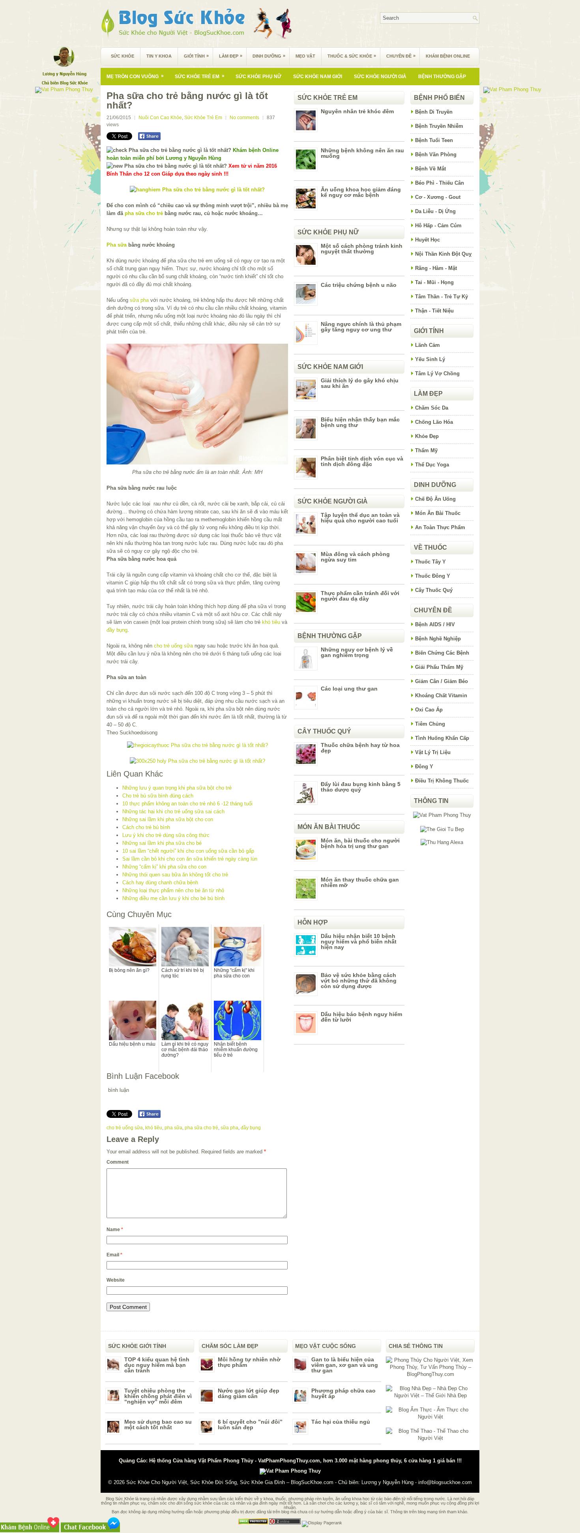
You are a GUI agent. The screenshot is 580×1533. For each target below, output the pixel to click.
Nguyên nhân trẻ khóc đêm (357, 111)
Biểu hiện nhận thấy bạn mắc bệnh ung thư (360, 422)
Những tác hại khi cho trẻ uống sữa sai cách (173, 811)
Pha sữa (117, 245)
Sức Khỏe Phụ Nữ (258, 76)
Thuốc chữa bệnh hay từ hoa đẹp (360, 748)
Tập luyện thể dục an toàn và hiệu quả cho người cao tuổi (360, 518)
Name (115, 1229)
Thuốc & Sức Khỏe (351, 55)
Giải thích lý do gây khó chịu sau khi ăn (360, 383)
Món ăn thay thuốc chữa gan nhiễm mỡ (360, 882)
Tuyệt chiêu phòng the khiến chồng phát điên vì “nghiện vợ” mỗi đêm (158, 1396)
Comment (118, 1162)
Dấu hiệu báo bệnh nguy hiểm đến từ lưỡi (361, 1017)
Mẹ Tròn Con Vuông (135, 76)
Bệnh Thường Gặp (442, 76)
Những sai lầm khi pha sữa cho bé (162, 843)
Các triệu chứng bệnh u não (359, 285)
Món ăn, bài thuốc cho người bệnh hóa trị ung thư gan (360, 843)
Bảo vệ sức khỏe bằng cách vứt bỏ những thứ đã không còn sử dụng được (359, 980)
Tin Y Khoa (159, 56)
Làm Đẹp (230, 55)
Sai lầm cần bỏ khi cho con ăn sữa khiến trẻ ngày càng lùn (189, 859)
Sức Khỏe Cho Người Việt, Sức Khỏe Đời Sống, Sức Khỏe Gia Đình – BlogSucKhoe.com (229, 1482)
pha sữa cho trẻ (144, 213)
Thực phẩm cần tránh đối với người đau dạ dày (360, 596)
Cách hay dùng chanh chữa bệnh (160, 882)
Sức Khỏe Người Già (380, 76)
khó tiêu (271, 622)
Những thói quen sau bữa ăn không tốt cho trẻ (175, 875)
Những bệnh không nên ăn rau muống (362, 153)
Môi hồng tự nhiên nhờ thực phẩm (249, 1362)
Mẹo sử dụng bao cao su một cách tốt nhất (158, 1424)
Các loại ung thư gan (349, 688)
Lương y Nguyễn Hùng (387, 1482)
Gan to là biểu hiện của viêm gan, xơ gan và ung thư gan (344, 1365)
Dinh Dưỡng (269, 55)
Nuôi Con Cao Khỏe (160, 117)
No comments (244, 117)
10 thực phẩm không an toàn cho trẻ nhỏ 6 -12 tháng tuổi (187, 804)
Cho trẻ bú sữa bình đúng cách (157, 796)
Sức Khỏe (122, 56)
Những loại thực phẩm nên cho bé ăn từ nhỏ (173, 890)
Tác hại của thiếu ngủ (340, 1422)
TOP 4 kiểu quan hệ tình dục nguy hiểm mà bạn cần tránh (156, 1365)
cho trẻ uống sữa (173, 646)
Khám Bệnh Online (448, 56)
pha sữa (173, 1128)
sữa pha (139, 300)
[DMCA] (253, 1522)
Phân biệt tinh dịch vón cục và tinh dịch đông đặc (362, 461)
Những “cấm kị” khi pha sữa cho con (164, 867)
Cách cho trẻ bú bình (146, 827)
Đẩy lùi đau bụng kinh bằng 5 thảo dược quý (360, 787)
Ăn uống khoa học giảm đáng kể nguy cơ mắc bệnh (361, 192)
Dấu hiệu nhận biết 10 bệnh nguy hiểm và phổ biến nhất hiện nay (359, 941)
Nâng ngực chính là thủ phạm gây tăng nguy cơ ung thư (361, 327)
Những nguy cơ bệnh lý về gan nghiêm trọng (357, 652)
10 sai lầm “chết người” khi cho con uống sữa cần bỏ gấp (188, 851)
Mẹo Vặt (305, 56)
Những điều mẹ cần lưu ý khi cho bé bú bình (173, 898)
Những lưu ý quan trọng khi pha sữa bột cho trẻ (177, 788)
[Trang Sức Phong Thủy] (197, 745)
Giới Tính (196, 55)
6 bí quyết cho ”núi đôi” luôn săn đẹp (250, 1424)
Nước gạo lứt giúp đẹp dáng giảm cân (248, 1393)
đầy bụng (117, 630)
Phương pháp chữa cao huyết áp (343, 1393)
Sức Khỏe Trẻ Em (200, 76)
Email (114, 1255)
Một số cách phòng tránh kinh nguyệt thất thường (361, 249)
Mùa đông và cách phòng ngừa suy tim (355, 557)
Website (116, 1280)
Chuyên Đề (400, 55)
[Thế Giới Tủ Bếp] (442, 829)
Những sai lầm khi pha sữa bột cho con (167, 819)
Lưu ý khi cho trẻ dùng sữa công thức (166, 835)
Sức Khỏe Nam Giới (317, 76)
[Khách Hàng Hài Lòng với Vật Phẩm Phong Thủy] (442, 815)
